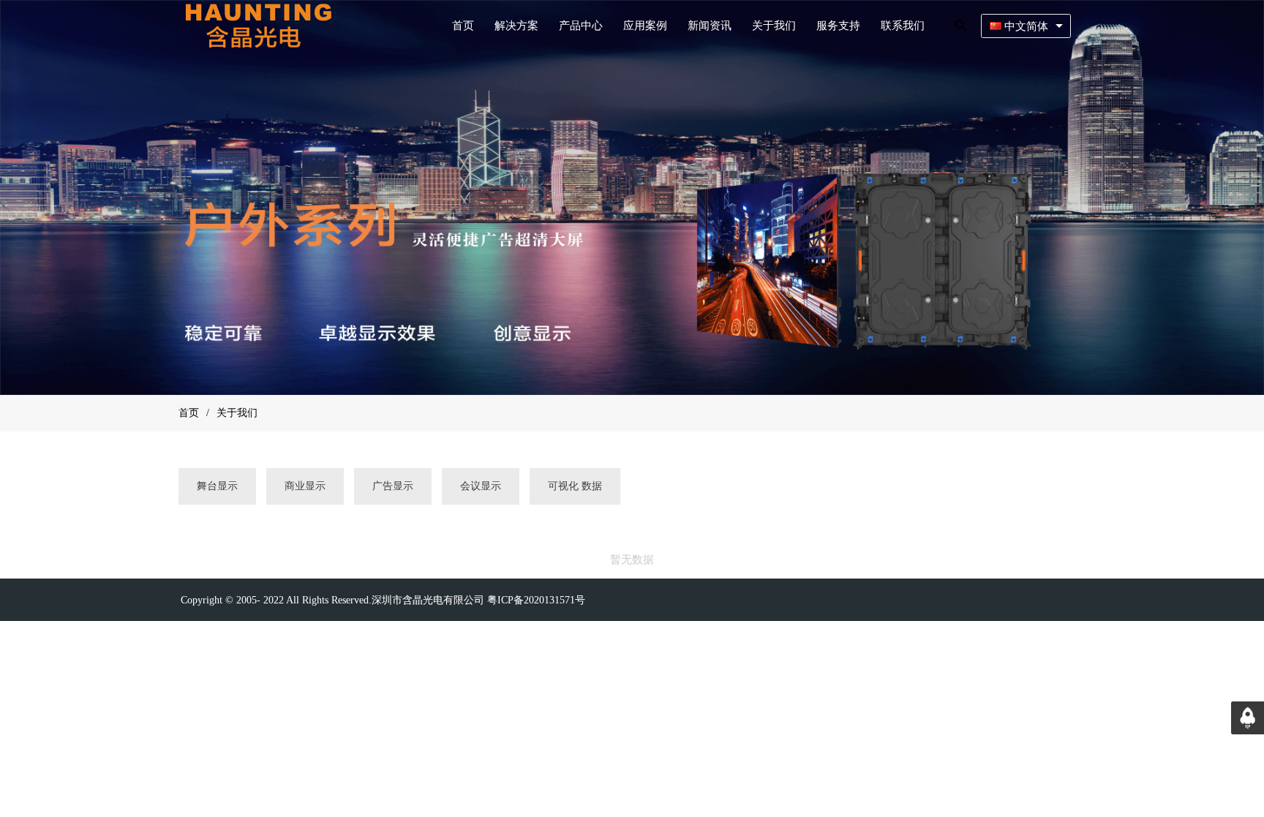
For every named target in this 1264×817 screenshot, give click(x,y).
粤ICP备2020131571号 (536, 600)
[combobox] (1026, 26)
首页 (188, 412)
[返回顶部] (1247, 718)
